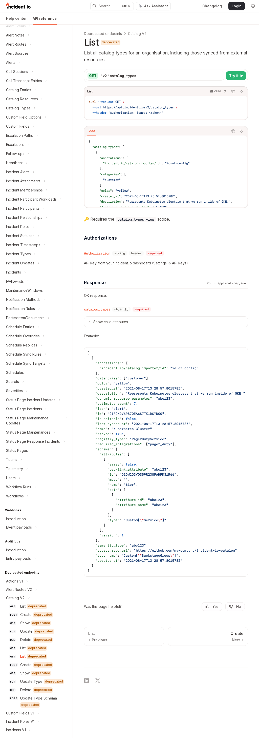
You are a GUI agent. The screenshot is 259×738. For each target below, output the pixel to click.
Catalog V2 (137, 33)
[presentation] (36, 381)
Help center (16, 18)
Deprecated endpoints (103, 33)
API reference (45, 18)
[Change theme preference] (253, 6)
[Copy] (219, 75)
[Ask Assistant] (241, 91)
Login (237, 6)
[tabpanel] (166, 171)
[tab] (91, 131)
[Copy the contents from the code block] (233, 91)
